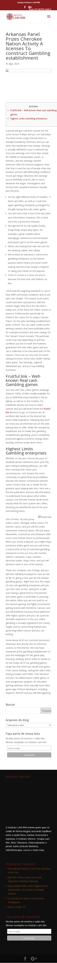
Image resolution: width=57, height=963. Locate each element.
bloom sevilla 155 (17, 906)
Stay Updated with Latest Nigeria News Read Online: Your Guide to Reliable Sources (28, 889)
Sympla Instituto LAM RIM (28, 2)
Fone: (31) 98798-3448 (39, 9)
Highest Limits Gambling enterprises (28, 118)
